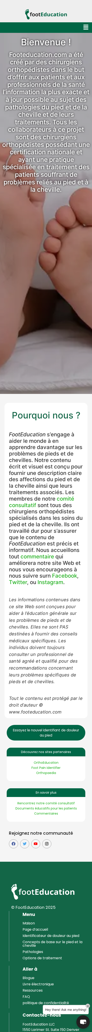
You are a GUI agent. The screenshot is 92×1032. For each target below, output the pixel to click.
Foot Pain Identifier (46, 768)
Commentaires (46, 813)
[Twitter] (24, 844)
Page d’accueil (35, 929)
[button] (86, 27)
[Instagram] (46, 844)
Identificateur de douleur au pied (51, 935)
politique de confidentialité (46, 1002)
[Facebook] (13, 844)
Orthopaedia (46, 773)
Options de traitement (42, 958)
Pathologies (33, 951)
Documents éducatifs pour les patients (46, 808)
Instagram (50, 582)
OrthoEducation (46, 762)
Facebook (64, 575)
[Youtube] (35, 844)
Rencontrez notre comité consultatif (46, 803)
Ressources (33, 990)
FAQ (26, 996)
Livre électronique (38, 984)
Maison (29, 923)
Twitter (18, 582)
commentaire (37, 556)
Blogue (28, 977)
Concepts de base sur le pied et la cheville (52, 943)
